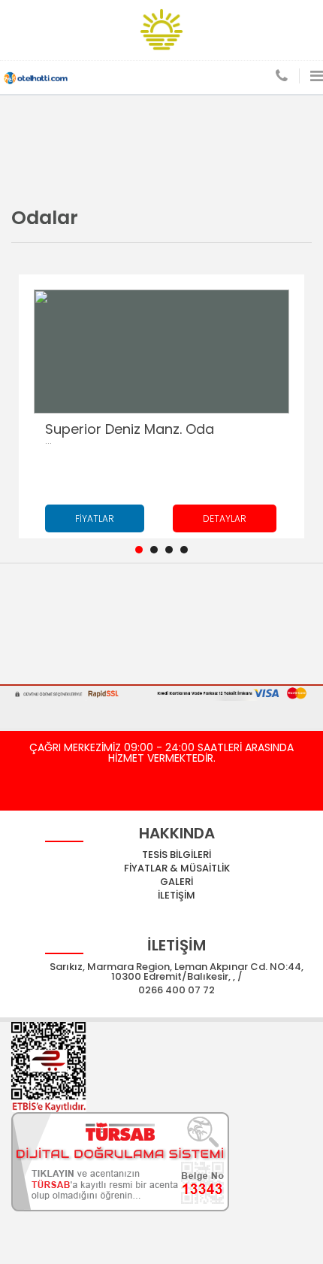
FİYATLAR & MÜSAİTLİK (177, 868)
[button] (139, 549)
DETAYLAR (224, 518)
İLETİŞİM (176, 895)
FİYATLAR (94, 518)
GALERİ (176, 881)
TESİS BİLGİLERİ (176, 854)
